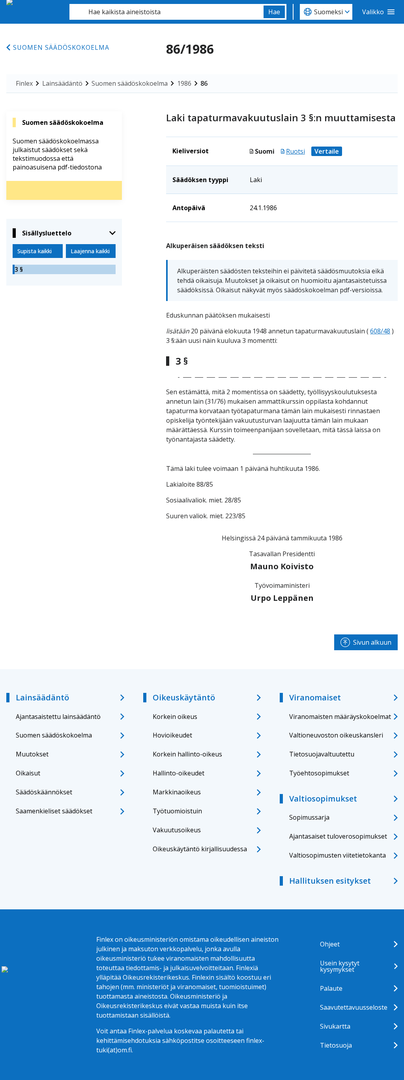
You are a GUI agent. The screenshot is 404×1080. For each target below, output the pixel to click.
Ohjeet (330, 944)
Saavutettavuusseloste (353, 1007)
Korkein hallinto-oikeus (187, 754)
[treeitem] (64, 269)
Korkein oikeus (175, 716)
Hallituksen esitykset (330, 880)
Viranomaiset (315, 697)
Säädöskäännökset (44, 792)
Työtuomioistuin (177, 811)
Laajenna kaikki (90, 251)
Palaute (331, 988)
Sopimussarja (309, 817)
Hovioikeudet (172, 735)
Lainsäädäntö (62, 83)
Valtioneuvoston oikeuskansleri (336, 735)
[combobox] (166, 12)
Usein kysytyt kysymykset (339, 966)
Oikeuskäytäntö (184, 697)
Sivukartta (335, 1026)
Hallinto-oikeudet (178, 773)
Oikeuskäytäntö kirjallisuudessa (200, 849)
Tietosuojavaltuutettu (321, 754)
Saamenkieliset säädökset (54, 811)
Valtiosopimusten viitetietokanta (337, 855)
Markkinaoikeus (177, 792)
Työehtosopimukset (319, 773)
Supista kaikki (34, 251)
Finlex (24, 83)
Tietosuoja (336, 1045)
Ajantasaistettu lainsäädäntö (58, 716)
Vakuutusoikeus (177, 830)
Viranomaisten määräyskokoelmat (340, 716)
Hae (274, 12)
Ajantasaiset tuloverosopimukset (338, 836)
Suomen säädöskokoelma (61, 47)
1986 (184, 83)
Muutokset (32, 754)
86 (204, 83)
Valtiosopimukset (323, 798)
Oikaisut (28, 773)
